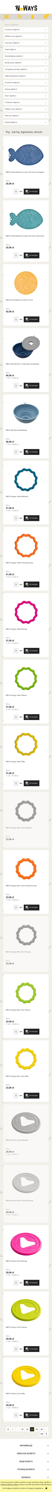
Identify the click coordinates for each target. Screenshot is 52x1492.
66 (42, 1429)
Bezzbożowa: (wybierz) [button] (13, 63)
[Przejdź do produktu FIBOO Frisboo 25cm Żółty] (26, 1376)
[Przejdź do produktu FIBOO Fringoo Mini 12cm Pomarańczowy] (26, 868)
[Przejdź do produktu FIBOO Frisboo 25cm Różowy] (26, 1243)
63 (27, 1429)
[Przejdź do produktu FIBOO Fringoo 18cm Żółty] (26, 744)
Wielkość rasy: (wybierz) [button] (13, 36)
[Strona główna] (26, 7)
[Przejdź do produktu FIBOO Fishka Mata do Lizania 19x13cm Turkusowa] (26, 218)
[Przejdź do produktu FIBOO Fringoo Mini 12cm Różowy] (26, 934)
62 (22, 1429)
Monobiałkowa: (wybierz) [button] (14, 56)
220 (41, 1434)
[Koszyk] (45, 16)
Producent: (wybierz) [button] (12, 30)
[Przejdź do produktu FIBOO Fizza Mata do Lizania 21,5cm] (26, 282)
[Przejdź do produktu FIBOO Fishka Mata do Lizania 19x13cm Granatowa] (26, 154)
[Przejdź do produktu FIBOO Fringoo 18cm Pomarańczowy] (26, 545)
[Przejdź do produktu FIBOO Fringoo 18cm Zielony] (26, 678)
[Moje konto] (32, 17)
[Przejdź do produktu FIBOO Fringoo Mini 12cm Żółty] (26, 1058)
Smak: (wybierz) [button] (10, 49)
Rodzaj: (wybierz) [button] (11, 89)
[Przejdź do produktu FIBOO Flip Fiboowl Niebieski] (26, 412)
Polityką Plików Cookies (9, 1484)
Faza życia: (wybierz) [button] (12, 43)
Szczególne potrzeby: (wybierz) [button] (16, 69)
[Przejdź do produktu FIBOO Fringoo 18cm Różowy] (26, 611)
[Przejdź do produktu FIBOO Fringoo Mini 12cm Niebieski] (26, 810)
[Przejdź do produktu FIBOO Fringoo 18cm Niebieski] (26, 479)
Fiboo (8, 181)
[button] (6, 17)
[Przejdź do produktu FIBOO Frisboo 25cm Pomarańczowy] (26, 1183)
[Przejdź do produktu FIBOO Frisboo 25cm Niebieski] (26, 1122)
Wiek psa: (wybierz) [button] (12, 116)
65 (37, 1429)
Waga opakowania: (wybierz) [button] (15, 76)
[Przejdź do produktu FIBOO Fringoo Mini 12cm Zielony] (26, 992)
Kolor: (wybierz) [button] (10, 96)
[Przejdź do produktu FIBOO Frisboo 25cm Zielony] (26, 1310)
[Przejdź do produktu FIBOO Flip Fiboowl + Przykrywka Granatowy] (26, 346)
